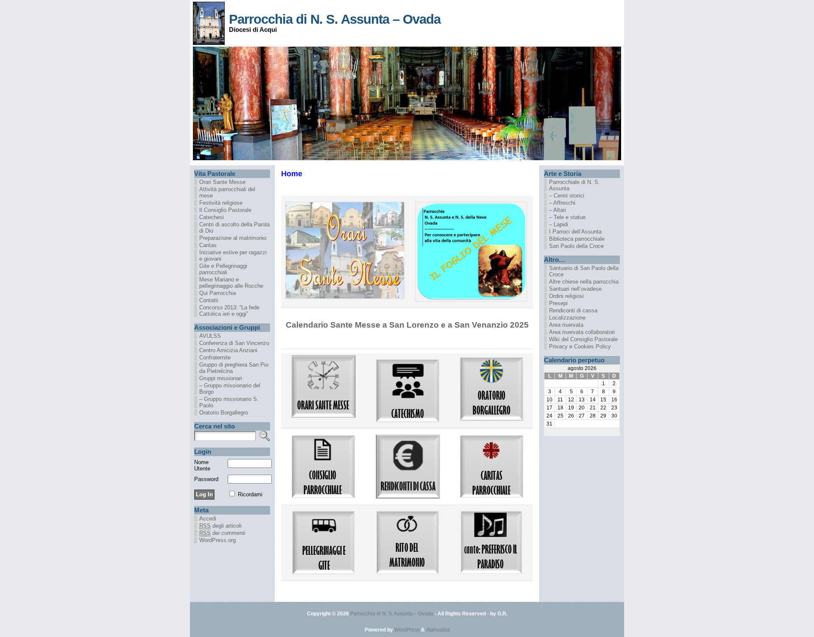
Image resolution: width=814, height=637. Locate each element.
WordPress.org (217, 540)
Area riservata (566, 325)
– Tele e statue (567, 217)
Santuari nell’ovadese (575, 289)
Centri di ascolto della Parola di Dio (234, 227)
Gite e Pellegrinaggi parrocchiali (223, 269)
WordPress (407, 630)
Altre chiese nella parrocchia (584, 281)
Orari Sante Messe (222, 182)
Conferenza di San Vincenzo (234, 343)
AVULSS (210, 336)
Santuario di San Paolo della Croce (584, 271)
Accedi (207, 518)
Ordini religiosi (566, 296)
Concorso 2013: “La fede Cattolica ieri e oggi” (229, 310)
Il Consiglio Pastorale (225, 210)
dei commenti (222, 533)
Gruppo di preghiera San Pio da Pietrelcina (233, 368)
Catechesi (211, 217)
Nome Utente (202, 465)
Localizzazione (567, 317)
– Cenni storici (566, 195)
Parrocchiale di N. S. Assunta (574, 185)
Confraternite (215, 357)
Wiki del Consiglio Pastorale (583, 339)
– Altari (557, 210)
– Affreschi (562, 203)
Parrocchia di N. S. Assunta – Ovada (334, 19)
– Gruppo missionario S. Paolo (229, 402)
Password (206, 479)
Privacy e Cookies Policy (580, 346)
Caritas (208, 245)
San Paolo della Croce (576, 246)
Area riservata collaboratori (582, 332)
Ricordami (250, 494)
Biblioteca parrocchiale (577, 239)
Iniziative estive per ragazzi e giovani (233, 255)
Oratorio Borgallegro (223, 412)
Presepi (558, 303)
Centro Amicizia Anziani (228, 350)
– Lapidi (558, 224)
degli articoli (220, 526)
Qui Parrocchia (217, 293)
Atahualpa (438, 630)
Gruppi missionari (220, 378)
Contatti (208, 300)
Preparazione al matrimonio (232, 238)
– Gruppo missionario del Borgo (229, 388)
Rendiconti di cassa (573, 310)
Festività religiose (221, 203)
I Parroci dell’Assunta (575, 231)
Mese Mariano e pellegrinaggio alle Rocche (231, 282)
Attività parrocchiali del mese (227, 192)
